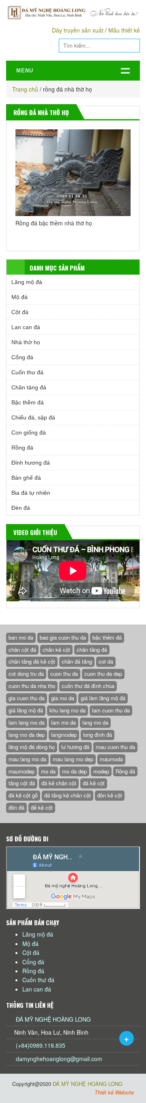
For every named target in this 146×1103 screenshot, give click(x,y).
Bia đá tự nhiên (30, 492)
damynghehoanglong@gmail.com (59, 1059)
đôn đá (16, 807)
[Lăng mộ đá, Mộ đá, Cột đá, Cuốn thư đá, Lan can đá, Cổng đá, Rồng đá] (73, 12)
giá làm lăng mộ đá (103, 698)
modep (101, 771)
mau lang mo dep (73, 759)
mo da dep (74, 771)
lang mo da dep (27, 734)
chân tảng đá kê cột (32, 661)
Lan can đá (25, 327)
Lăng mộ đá (26, 282)
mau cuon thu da (115, 747)
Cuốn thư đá (27, 372)
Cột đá (19, 312)
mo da (48, 771)
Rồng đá (22, 447)
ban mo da (21, 637)
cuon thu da (64, 673)
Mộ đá (19, 297)
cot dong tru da (26, 673)
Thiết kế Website (114, 1092)
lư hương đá (75, 747)
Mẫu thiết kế (124, 30)
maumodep (21, 771)
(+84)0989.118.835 (39, 1045)
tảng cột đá (22, 783)
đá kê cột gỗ (23, 795)
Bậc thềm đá (27, 402)
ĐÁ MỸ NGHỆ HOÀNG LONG (53, 1019)
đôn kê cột (109, 795)
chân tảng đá (92, 649)
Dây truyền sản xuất (77, 30)
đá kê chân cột (58, 783)
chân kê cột (56, 649)
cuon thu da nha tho (32, 686)
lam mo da (63, 722)
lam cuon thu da (111, 710)
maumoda (111, 759)
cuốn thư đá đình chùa (88, 686)
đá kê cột (94, 783)
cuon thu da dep (103, 673)
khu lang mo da (67, 710)
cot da (106, 661)
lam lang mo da (27, 722)
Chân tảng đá (28, 387)
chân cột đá (22, 649)
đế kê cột (42, 807)
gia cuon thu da (27, 698)
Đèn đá (20, 508)
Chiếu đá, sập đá (33, 417)
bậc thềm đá (107, 637)
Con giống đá (28, 432)
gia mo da (62, 698)
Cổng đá (22, 357)
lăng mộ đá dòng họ (32, 747)
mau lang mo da (27, 759)
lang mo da (95, 722)
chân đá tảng (77, 661)
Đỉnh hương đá (30, 462)
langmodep (64, 734)
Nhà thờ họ (25, 342)
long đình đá (97, 734)
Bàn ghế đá (26, 477)
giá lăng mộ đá (26, 710)
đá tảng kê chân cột (67, 795)
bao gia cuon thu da (63, 637)
